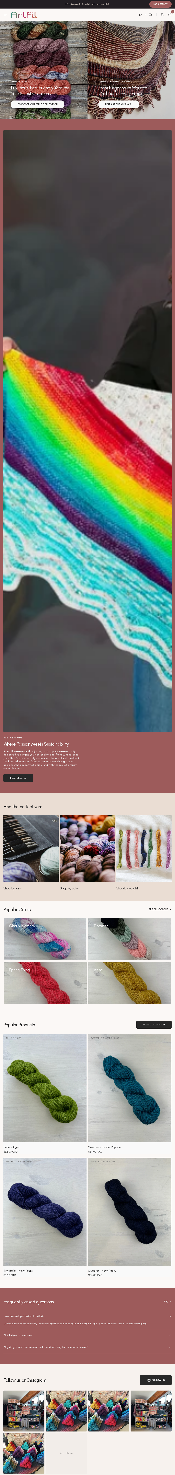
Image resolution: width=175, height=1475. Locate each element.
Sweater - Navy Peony (102, 1270)
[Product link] (45, 1094)
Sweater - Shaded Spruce (104, 1147)
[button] (5, 14)
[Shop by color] (87, 852)
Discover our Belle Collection (38, 104)
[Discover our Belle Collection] (44, 70)
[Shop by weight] (144, 852)
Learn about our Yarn (118, 104)
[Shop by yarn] (31, 852)
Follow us (158, 1380)
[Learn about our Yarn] (131, 70)
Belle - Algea (11, 1147)
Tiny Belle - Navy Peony (18, 1270)
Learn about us (18, 777)
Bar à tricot (160, 4)
